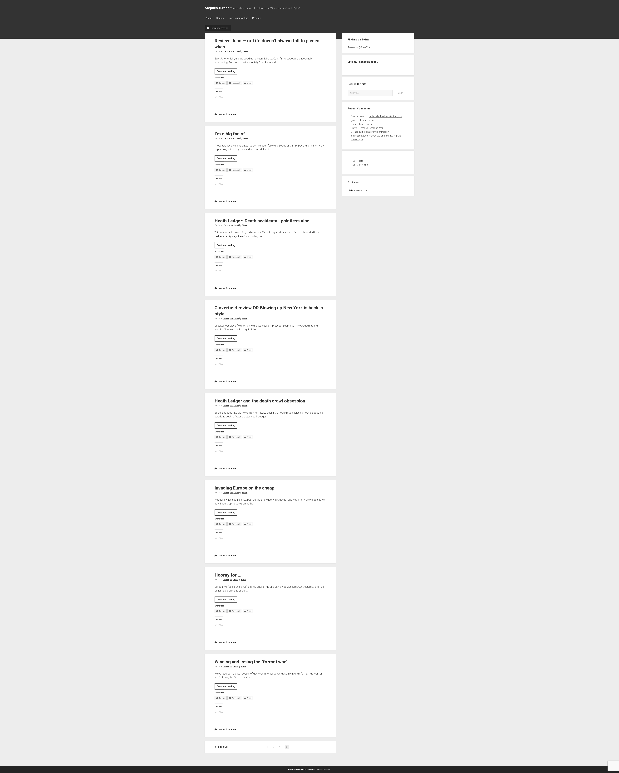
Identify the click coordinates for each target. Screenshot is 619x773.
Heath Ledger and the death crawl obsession (260, 401)
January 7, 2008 (230, 666)
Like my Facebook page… (363, 61)
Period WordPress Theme (300, 770)
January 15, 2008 (231, 492)
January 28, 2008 (231, 318)
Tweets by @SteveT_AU (359, 47)
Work (381, 128)
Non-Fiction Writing (238, 18)
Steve (246, 51)
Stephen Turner (217, 8)
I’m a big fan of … (232, 134)
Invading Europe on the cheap (244, 488)
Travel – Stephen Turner (363, 128)
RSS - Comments (359, 164)
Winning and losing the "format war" (251, 662)
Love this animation (379, 132)
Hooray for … (228, 575)
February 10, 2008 (231, 138)
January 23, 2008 (231, 405)
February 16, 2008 (231, 51)
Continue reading (227, 72)
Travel (372, 124)
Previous (222, 746)
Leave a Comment (227, 114)
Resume (256, 18)
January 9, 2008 (230, 579)
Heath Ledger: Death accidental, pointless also (262, 221)
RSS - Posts (357, 161)
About (209, 18)
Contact (220, 18)
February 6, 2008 (231, 225)
